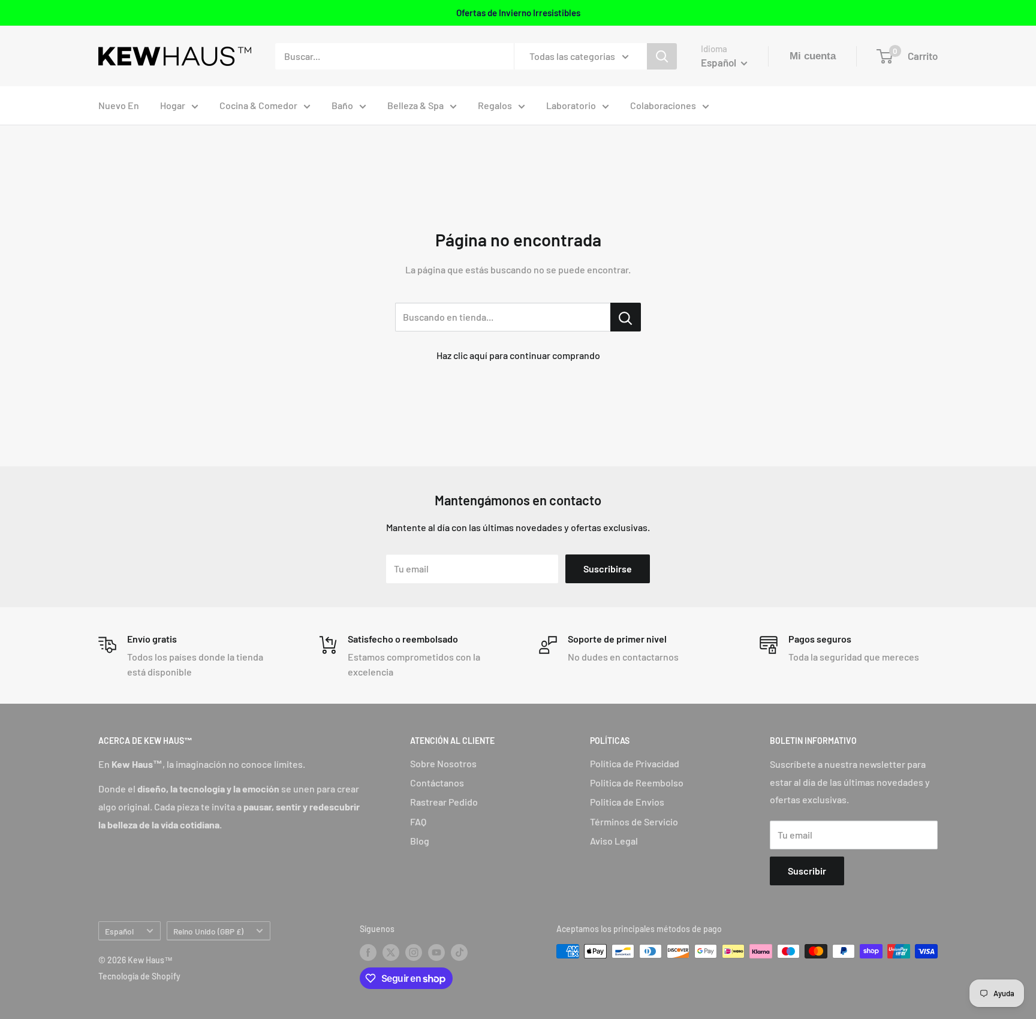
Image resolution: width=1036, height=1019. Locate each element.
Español (119, 931)
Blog (419, 840)
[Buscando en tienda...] (625, 317)
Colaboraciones (663, 105)
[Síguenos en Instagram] (413, 952)
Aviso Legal (614, 840)
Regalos (495, 105)
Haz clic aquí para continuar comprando (518, 355)
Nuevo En (118, 105)
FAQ (418, 821)
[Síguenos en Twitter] (391, 952)
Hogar (172, 105)
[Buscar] (662, 56)
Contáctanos (437, 782)
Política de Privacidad (634, 763)
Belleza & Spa (415, 105)
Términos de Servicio (634, 821)
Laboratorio (571, 105)
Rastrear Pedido (444, 801)
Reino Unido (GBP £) (208, 931)
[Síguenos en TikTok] (459, 952)
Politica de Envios (627, 801)
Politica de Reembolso (636, 782)
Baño (342, 105)
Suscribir (807, 870)
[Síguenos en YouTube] (436, 952)
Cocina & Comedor (258, 105)
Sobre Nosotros (443, 763)
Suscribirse (607, 568)
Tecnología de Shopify (139, 976)
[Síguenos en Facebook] (368, 952)
